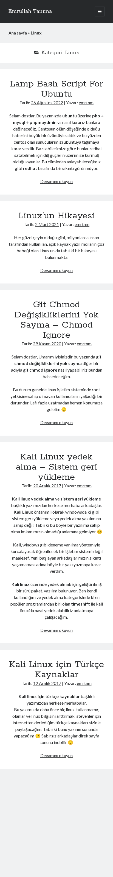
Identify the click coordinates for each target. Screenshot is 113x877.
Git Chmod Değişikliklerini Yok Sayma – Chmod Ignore (56, 320)
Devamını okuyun (56, 181)
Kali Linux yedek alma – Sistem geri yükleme (56, 467)
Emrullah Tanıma (30, 11)
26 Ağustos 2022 (47, 102)
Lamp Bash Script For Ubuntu (56, 89)
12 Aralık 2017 (47, 683)
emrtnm (86, 102)
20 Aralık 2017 (47, 485)
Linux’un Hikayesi (56, 216)
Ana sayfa (18, 32)
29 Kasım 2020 (47, 343)
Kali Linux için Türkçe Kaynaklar (56, 670)
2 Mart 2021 (47, 224)
